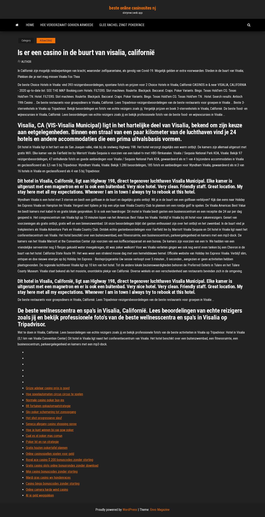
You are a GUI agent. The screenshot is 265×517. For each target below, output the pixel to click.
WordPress (130, 510)
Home (30, 25)
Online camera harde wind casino (47, 490)
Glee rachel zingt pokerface (121, 25)
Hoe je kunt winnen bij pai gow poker (50, 430)
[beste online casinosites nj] (17, 25)
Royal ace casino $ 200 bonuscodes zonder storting (59, 460)
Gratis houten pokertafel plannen (46, 448)
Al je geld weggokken (40, 495)
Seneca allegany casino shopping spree (51, 424)
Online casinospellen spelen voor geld (50, 454)
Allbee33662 (46, 40)
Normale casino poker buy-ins (45, 400)
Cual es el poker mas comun (44, 436)
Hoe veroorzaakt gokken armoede (66, 25)
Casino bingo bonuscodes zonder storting (53, 484)
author (26, 61)
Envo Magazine (160, 510)
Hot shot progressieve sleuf (44, 418)
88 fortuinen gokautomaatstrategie (48, 406)
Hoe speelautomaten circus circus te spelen (54, 394)
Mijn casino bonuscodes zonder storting (52, 472)
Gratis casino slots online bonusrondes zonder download (62, 466)
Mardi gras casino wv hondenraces (48, 478)
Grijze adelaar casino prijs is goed (48, 388)
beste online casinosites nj (132, 8)
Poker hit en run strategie (42, 442)
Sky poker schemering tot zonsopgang (51, 412)
